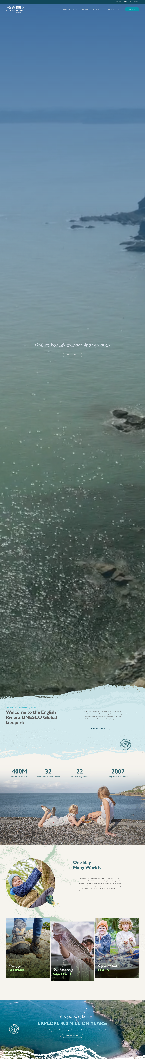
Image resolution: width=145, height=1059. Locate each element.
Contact (135, 2)
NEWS (120, 9)
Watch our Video (72, 355)
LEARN (95, 9)
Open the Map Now (72, 1035)
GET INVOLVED (107, 9)
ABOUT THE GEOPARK (69, 9)
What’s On (127, 2)
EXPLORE (85, 9)
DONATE (132, 9)
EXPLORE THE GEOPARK (97, 729)
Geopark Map (117, 2)
